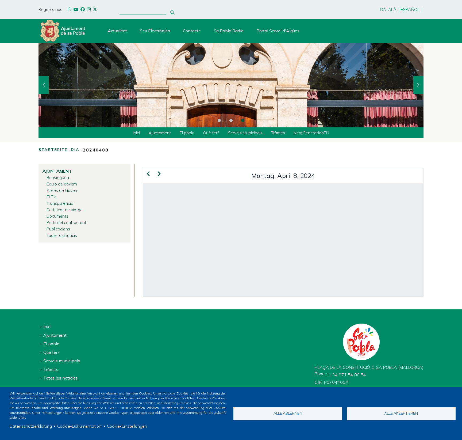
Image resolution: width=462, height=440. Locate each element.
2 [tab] (231, 120)
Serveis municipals (61, 360)
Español (410, 9)
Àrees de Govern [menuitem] (63, 190)
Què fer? (51, 352)
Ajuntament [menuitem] (159, 132)
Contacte (192, 30)
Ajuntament (55, 335)
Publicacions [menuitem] (58, 229)
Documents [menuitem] (57, 216)
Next (418, 85)
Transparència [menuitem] (60, 203)
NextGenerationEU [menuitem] (311, 132)
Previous (43, 85)
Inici (47, 326)
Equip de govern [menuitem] (62, 184)
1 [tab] (219, 120)
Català (388, 9)
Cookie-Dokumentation (79, 426)
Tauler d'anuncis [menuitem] (62, 235)
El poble (51, 343)
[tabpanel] (231, 85)
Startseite (52, 149)
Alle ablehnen (288, 413)
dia (75, 149)
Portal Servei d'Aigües (277, 30)
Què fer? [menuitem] (211, 132)
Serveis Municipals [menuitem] (245, 132)
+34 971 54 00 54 (348, 374)
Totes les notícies (60, 378)
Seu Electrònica (155, 30)
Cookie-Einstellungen (127, 426)
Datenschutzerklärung (31, 426)
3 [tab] (242, 120)
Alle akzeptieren (401, 413)
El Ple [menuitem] (52, 196)
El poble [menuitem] (187, 132)
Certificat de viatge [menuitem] (65, 209)
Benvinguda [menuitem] (58, 177)
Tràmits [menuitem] (278, 132)
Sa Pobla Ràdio (229, 30)
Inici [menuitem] (136, 132)
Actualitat (117, 30)
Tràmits (50, 369)
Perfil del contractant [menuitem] (66, 222)
